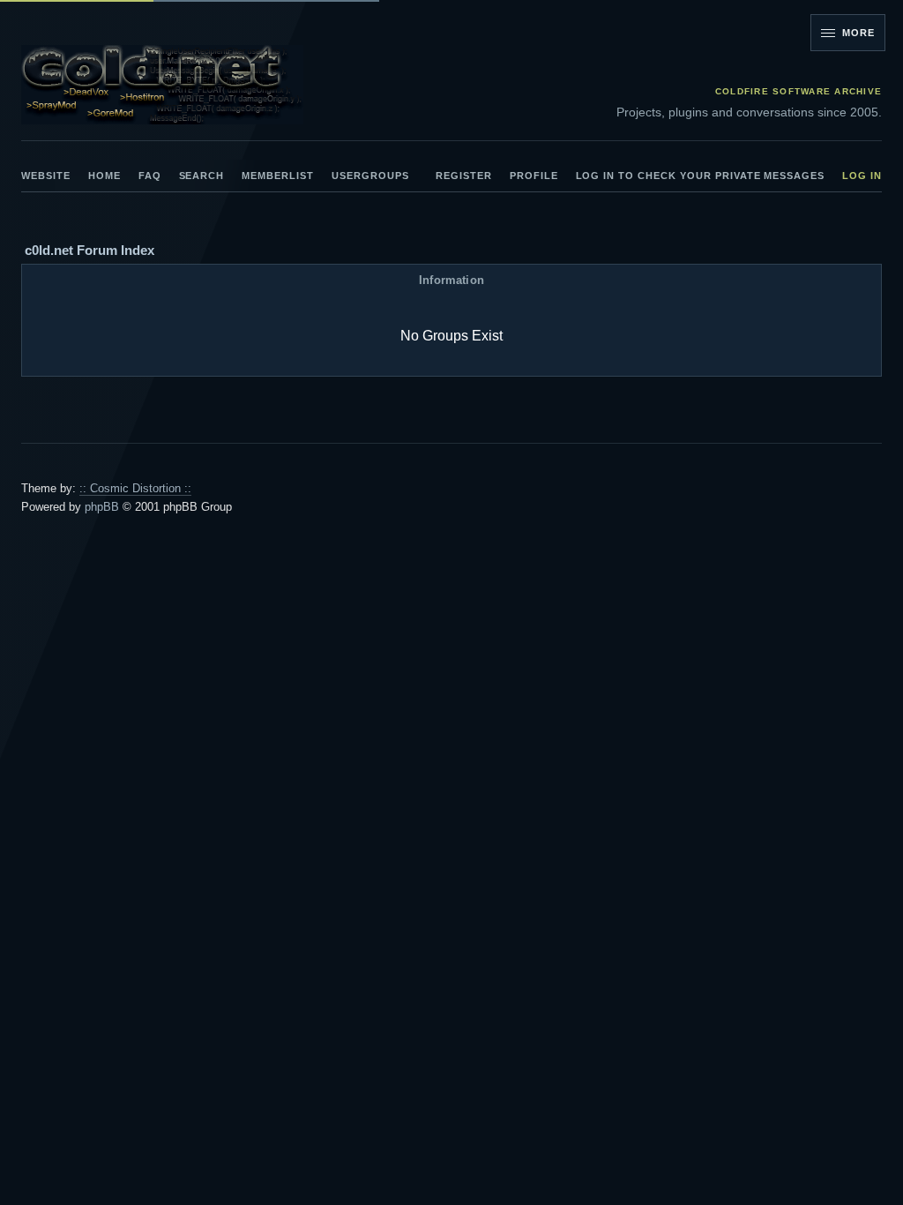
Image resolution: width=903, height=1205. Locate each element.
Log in (862, 175)
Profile (534, 175)
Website (46, 175)
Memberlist (278, 175)
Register (464, 175)
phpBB (102, 506)
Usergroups (370, 175)
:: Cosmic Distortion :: (135, 488)
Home (104, 175)
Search (202, 175)
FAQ (149, 175)
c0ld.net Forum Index (89, 250)
